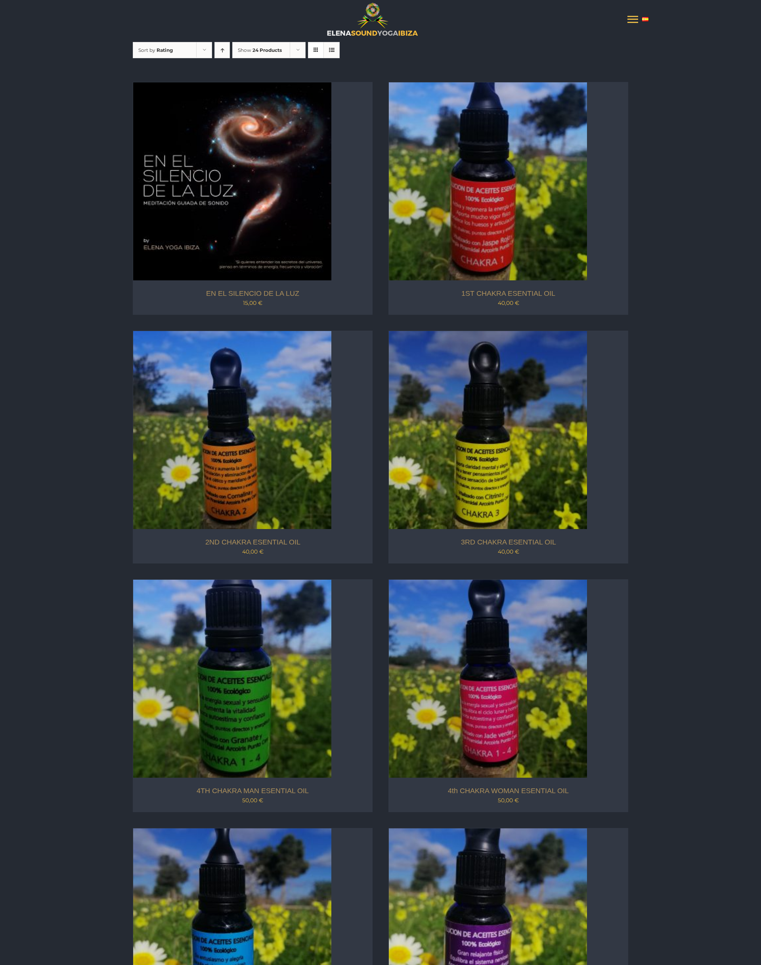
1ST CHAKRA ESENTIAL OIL (508, 293)
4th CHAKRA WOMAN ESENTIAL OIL (508, 791)
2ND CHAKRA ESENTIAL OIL (252, 542)
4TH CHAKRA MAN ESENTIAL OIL (253, 791)
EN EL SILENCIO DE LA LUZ (252, 293)
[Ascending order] (222, 50)
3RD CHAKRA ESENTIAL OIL (508, 542)
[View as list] (331, 50)
